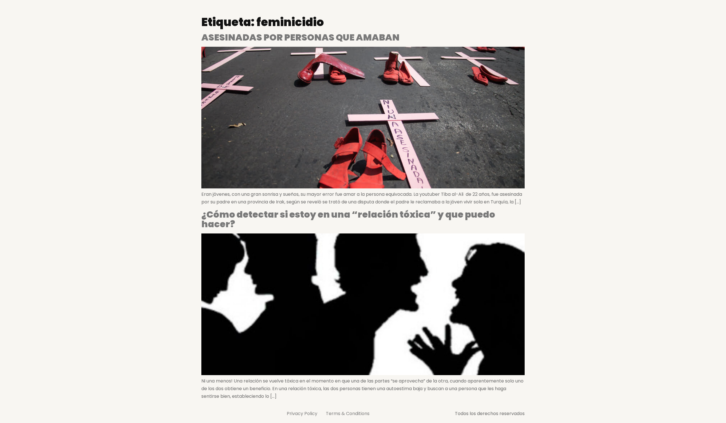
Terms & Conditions (348, 413)
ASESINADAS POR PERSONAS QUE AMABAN (300, 37)
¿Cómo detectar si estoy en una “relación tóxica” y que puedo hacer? (348, 219)
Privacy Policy (302, 413)
